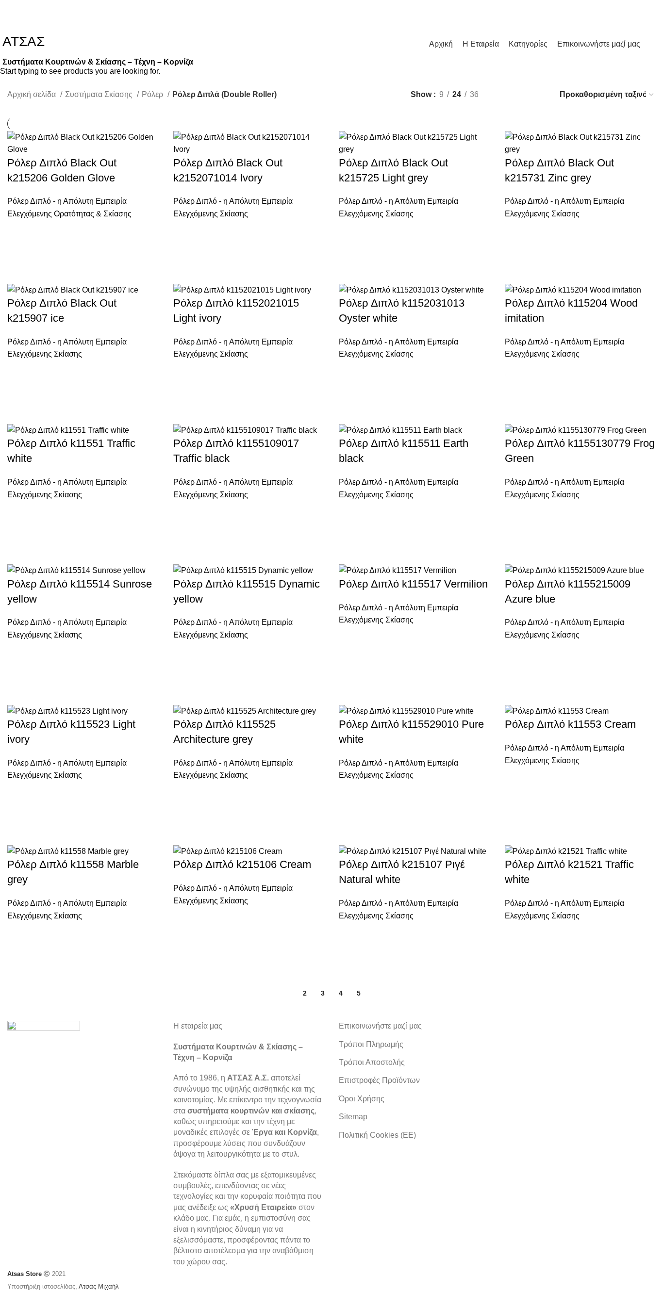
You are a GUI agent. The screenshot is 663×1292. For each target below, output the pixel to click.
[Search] (653, 43)
